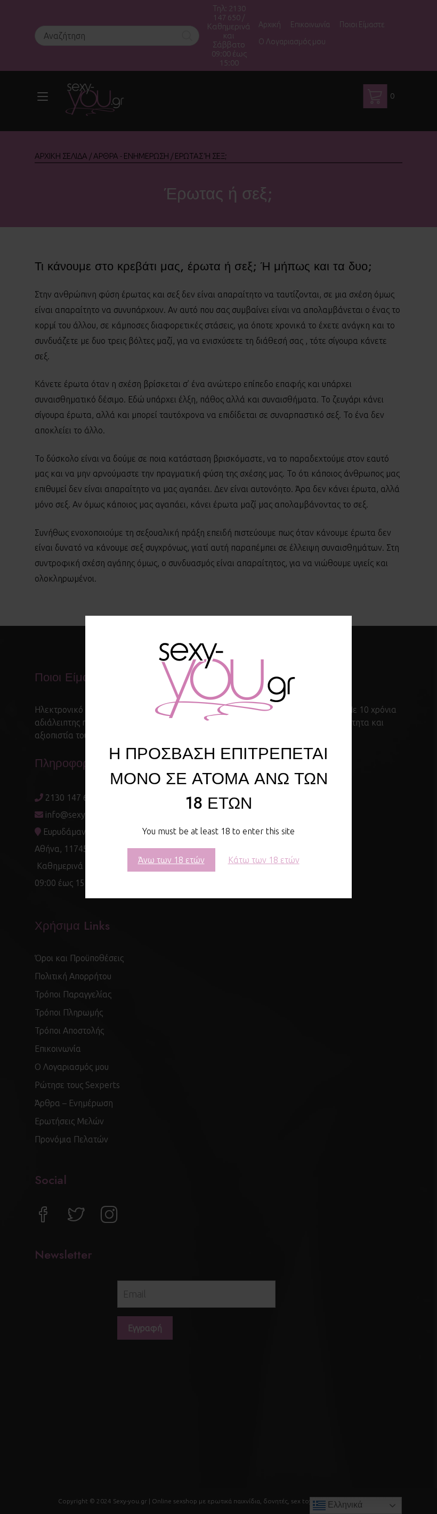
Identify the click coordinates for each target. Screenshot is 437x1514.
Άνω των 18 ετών (171, 860)
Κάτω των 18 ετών (264, 860)
